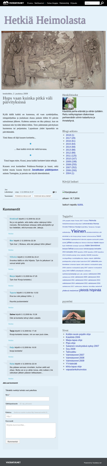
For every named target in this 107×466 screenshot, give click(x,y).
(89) (70, 153)
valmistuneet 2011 (68, 280)
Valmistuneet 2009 (75, 361)
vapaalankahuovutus (76, 369)
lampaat (65, 249)
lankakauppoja (89, 249)
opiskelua (97, 258)
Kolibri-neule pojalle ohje (78, 334)
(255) (71, 164)
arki (100, 232)
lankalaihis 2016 (71, 252)
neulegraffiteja (67, 258)
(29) (70, 138)
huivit (99, 236)
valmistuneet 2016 (94, 283)
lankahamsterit (78, 249)
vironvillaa (92, 286)
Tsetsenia (91, 227)
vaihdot (85, 274)
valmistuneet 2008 (68, 277)
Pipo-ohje (71, 343)
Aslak (72, 220)
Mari (12, 240)
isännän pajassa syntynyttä (90, 239)
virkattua (85, 286)
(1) (70, 135)
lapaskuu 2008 (82, 252)
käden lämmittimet (92, 245)
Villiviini (13, 257)
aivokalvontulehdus (92, 232)
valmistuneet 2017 (68, 286)
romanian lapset (75, 264)
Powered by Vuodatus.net (92, 463)
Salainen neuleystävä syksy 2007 (82, 346)
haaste (84, 236)
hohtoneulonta (91, 236)
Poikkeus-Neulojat (23, 196)
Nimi (8, 395)
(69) (70, 147)
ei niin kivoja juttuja (75, 236)
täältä (80, 204)
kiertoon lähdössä (87, 242)
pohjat (74, 261)
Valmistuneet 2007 (75, 355)
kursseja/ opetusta (79, 245)
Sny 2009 (70, 349)
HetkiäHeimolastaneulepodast (72, 223)
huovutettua (66, 239)
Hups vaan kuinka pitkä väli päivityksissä (28, 100)
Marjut (12, 276)
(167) (71, 158)
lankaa (71, 249)
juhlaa (69, 242)
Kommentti (9, 421)
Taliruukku (71, 352)
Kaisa (12, 363)
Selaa (52, 3)
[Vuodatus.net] (13, 462)
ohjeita (86, 258)
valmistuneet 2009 (81, 277)
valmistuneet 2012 (81, 280)
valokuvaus (78, 286)
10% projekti (66, 220)
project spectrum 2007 (83, 261)
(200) (71, 170)
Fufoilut (86, 220)
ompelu (91, 258)
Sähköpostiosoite (19, 403)
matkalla (83, 255)
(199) (71, 161)
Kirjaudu (73, 3)
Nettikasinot (39, 3)
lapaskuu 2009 (92, 252)
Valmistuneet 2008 (75, 358)
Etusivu (30, 3)
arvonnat (65, 236)
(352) (71, 167)
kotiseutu (69, 245)
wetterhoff (98, 286)
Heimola (92, 220)
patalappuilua (66, 261)
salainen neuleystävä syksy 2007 (77, 267)
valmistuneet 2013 (94, 280)
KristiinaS (14, 218)
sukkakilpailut (79, 270)
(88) (70, 150)
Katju (12, 347)
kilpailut (96, 242)
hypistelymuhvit (76, 239)
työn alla (79, 274)
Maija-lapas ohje (74, 340)
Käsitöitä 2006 (73, 337)
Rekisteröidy (64, 3)
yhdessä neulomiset (42, 196)
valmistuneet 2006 (94, 274)
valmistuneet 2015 (81, 283)
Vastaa (10, 233)
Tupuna (13, 292)
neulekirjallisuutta (77, 258)
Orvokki (65, 227)
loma (78, 255)
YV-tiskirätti (71, 363)
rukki (82, 264)
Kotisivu (26, 412)
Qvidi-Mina (84, 227)
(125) (71, 155)
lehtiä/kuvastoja (71, 255)
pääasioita (94, 261)
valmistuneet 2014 (68, 283)
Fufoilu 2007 (79, 220)
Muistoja (96, 223)
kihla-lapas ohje (74, 366)
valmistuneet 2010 (94, 277)
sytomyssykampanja (69, 274)
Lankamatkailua (87, 223)
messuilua (95, 255)
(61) (70, 141)
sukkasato (87, 270)
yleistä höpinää (90, 290)
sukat (72, 271)
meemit (88, 255)
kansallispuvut (76, 242)
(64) (70, 144)
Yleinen (78, 231)
